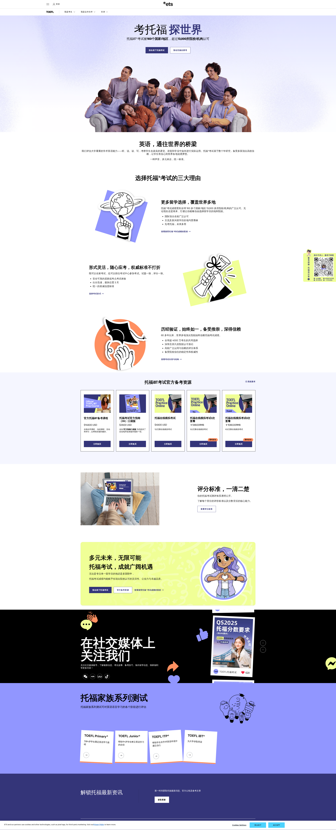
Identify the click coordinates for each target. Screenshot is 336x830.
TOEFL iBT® (196, 736)
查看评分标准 (207, 509)
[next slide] (263, 650)
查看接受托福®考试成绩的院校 (174, 231)
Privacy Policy (98, 825)
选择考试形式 (95, 293)
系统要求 (251, 381)
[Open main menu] (47, 4)
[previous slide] (263, 643)
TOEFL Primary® (96, 736)
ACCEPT (276, 825)
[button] (70, 12)
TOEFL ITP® (160, 736)
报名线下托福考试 (157, 50)
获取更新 (162, 800)
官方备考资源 (123, 590)
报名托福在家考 (180, 50)
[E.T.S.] (168, 4)
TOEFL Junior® (129, 736)
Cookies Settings (239, 825)
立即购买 (97, 444)
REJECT (257, 825)
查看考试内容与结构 (170, 359)
